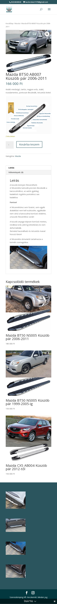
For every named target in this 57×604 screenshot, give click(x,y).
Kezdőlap (9, 23)
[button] (47, 34)
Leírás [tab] (11, 167)
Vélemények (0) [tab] (15, 172)
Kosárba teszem (29, 144)
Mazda (17, 23)
